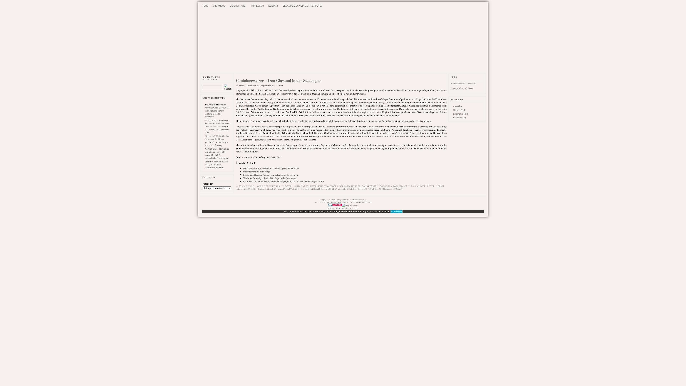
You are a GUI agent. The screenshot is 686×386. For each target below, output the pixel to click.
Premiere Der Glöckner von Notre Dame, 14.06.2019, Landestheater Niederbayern (217, 153)
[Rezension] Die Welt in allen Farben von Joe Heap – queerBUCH (217, 139)
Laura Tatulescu (288, 188)
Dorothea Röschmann (393, 186)
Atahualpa (354, 208)
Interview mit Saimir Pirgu (256, 171)
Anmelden (457, 106)
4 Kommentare (245, 186)
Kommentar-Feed (460, 113)
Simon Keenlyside (335, 188)
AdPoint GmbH (211, 148)
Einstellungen (396, 211)
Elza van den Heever (421, 186)
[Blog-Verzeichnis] (335, 205)
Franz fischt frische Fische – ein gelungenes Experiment (271, 174)
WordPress (342, 208)
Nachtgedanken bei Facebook (463, 83)
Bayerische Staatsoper (324, 186)
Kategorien (208, 184)
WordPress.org (459, 117)
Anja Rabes (301, 186)
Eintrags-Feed (459, 109)
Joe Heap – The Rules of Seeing (216, 144)
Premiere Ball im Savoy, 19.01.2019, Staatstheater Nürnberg (216, 164)
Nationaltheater (311, 188)
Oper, (260, 186)
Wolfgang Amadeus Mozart (385, 188)
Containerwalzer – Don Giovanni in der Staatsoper (278, 80)
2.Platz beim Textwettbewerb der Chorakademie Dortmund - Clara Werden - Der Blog (218, 123)
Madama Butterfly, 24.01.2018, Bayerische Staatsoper (270, 178)
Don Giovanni (370, 186)
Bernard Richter (349, 186)
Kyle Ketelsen (267, 188)
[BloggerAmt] (350, 205)
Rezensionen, (273, 186)
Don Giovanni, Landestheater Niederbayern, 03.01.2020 (271, 168)
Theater (287, 186)
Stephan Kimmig (357, 188)
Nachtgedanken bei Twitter (462, 88)
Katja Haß (250, 188)
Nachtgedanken (341, 199)
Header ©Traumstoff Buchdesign (327, 202)
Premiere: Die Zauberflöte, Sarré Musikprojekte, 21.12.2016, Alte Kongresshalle (283, 181)
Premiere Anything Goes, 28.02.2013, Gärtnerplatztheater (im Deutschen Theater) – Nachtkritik (217, 110)
